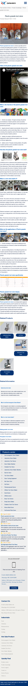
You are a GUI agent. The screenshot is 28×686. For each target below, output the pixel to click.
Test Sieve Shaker (8, 475)
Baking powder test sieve (6, 429)
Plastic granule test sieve (6, 46)
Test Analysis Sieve (7, 373)
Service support (5, 667)
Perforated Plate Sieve (10, 510)
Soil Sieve (21, 335)
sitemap (13, 684)
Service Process (5, 673)
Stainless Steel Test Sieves (11, 504)
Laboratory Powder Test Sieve (9, 535)
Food (2, 621)
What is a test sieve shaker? (7, 417)
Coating (3, 629)
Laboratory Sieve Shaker (7, 336)
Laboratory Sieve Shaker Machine (12, 470)
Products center (4, 662)
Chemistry (3, 623)
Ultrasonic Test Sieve (20, 353)
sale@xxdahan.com (11, 575)
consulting (14, 588)
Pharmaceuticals (5, 626)
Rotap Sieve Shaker (9, 501)
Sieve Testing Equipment (10, 478)
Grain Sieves (7, 493)
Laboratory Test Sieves (10, 461)
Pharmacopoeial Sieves (10, 487)
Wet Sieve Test (8, 481)
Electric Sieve (7, 472)
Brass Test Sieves (8, 498)
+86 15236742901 (12, 577)
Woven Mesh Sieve (9, 507)
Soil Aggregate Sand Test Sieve (9, 544)
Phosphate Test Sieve (5, 436)
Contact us (3, 670)
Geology (3, 632)
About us (3, 675)
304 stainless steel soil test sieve (9, 525)
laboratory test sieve (6, 388)
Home (9, 8)
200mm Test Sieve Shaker (10, 490)
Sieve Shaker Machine (9, 464)
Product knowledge (16, 8)
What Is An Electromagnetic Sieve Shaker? (11, 402)
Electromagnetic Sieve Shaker (11, 455)
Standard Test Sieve (9, 467)
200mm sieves (7, 496)
